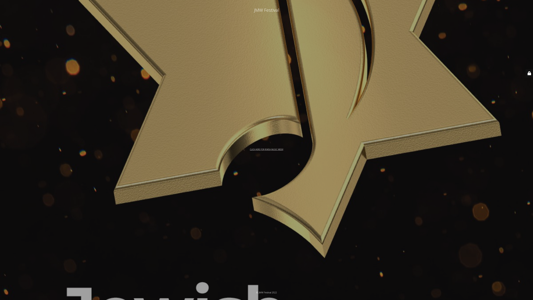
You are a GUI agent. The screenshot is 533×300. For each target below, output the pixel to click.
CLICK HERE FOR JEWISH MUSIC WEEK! (266, 149)
